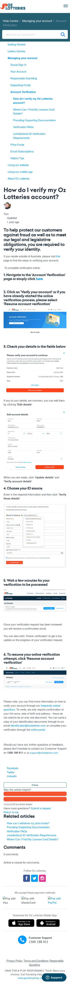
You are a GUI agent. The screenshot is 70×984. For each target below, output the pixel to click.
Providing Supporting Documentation (28, 827)
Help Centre (10, 21)
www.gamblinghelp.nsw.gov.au (35, 978)
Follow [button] (35, 784)
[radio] (35, 794)
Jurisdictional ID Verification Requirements (31, 835)
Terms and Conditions (36, 960)
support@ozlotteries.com (44, 752)
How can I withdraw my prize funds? (28, 823)
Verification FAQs (17, 831)
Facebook (12, 768)
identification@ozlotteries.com (28, 725)
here (39, 279)
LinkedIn (12, 776)
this (58, 256)
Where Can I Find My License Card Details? (32, 839)
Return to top (11, 812)
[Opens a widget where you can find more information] (54, 977)
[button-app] (21, 923)
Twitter (11, 772)
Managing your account (37, 21)
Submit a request (41, 808)
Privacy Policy (14, 960)
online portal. (38, 729)
